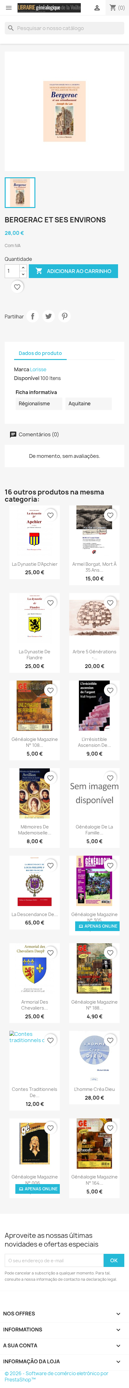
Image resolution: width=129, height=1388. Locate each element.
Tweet (48, 316)
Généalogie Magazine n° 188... (94, 1005)
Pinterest (64, 316)
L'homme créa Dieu (94, 1089)
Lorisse (38, 369)
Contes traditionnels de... (34, 1092)
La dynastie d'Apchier (35, 564)
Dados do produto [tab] (40, 353)
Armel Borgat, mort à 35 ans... (94, 567)
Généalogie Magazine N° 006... (35, 1180)
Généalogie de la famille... (94, 830)
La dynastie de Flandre (34, 655)
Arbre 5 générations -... (94, 655)
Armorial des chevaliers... (34, 1005)
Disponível (26, 378)
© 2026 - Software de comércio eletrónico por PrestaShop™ (56, 1376)
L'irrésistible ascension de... (94, 742)
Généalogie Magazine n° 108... (35, 742)
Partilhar (32, 316)
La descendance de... (35, 914)
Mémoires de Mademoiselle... (34, 830)
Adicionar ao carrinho (73, 271)
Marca (21, 369)
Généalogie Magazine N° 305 (94, 917)
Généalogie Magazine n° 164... (94, 1180)
